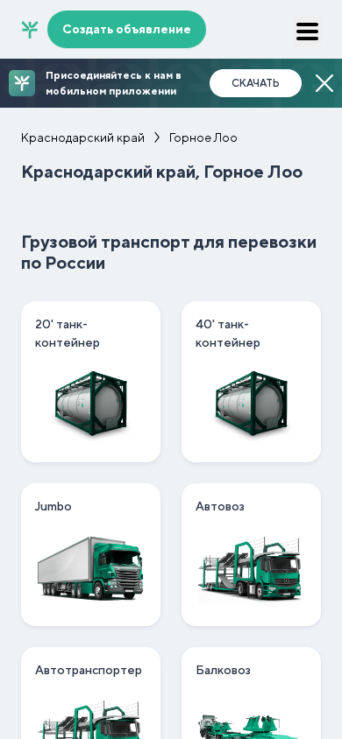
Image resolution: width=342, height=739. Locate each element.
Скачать (256, 83)
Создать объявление (126, 29)
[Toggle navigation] (307, 31)
